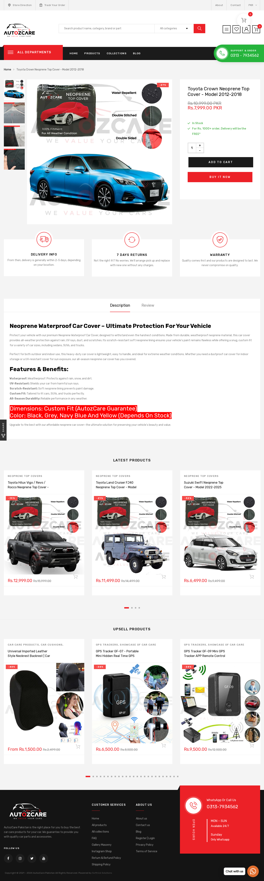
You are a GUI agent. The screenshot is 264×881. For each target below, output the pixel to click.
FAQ (94, 838)
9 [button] (119, 776)
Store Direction (22, 5)
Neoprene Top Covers (25, 476)
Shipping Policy (101, 864)
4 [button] (139, 607)
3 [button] (135, 607)
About (219, 5)
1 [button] (126, 607)
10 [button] (122, 776)
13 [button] (133, 776)
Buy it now (220, 177)
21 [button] (163, 776)
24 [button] (174, 776)
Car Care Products (23, 644)
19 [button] (155, 776)
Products (92, 53)
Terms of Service (146, 851)
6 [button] (108, 776)
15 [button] (141, 776)
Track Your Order (54, 5)
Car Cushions (52, 644)
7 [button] (111, 776)
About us (141, 818)
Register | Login (145, 838)
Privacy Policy (144, 844)
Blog (137, 53)
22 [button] (166, 776)
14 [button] (137, 776)
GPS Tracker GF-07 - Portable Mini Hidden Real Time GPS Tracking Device (117, 655)
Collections (117, 53)
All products (99, 825)
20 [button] (159, 776)
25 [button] (177, 776)
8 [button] (115, 776)
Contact (236, 5)
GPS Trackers (107, 644)
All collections (100, 831)
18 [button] (152, 776)
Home (74, 53)
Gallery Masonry (102, 844)
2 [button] (132, 607)
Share (3, 427)
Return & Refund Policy (106, 858)
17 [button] (148, 776)
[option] (99, 151)
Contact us (143, 825)
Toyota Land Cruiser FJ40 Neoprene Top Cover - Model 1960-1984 (116, 487)
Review (147, 305)
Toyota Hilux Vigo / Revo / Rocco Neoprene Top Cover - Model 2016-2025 (28, 487)
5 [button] (104, 776)
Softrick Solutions (102, 873)
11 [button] (126, 776)
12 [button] (130, 776)
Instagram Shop (102, 851)
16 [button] (144, 776)
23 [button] (170, 776)
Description (120, 305)
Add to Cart (221, 162)
